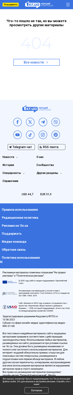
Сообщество (45, 165)
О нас (40, 157)
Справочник (10, 181)
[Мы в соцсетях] (17, 122)
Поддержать (10, 4)
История (8, 165)
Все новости (34, 62)
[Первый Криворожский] (39, 4)
